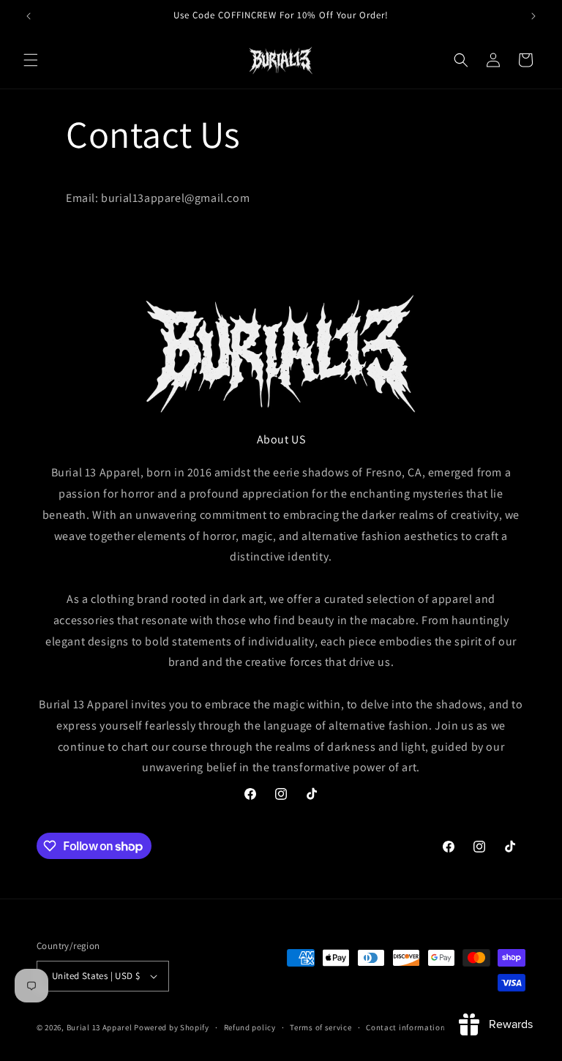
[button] (31, 60)
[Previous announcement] (28, 16)
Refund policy (250, 1027)
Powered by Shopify (171, 1027)
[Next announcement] (533, 16)
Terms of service (320, 1027)
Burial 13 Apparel (99, 1027)
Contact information (405, 1027)
